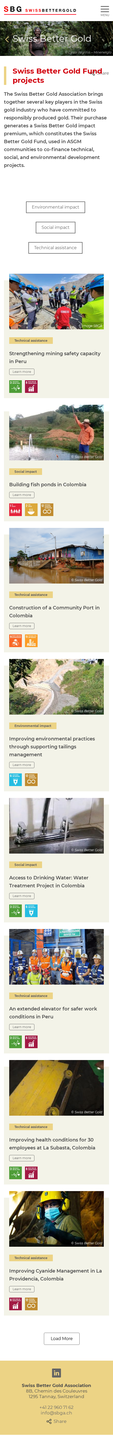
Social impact (56, 227)
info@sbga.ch (56, 1412)
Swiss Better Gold (52, 38)
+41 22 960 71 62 (56, 1407)
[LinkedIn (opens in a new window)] (56, 1373)
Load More (62, 1338)
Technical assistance (55, 247)
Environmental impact (55, 207)
